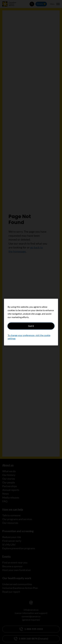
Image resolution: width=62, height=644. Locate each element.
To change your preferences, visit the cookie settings (29, 337)
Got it (31, 326)
